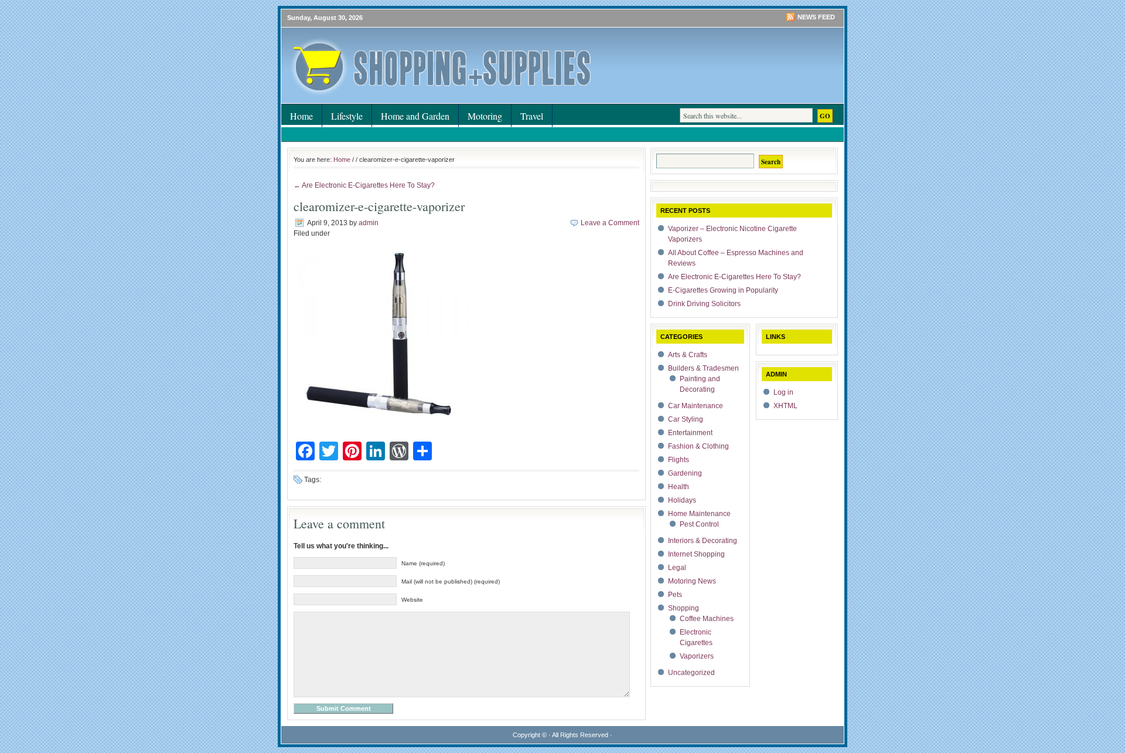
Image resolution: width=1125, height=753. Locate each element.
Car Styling (685, 419)
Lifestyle (347, 116)
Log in (783, 392)
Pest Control (699, 524)
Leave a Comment (610, 223)
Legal (677, 568)
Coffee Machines (707, 619)
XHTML (785, 406)
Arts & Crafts (687, 355)
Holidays (682, 500)
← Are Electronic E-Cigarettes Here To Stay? (364, 185)
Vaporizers (697, 656)
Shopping (683, 608)
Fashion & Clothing (698, 446)
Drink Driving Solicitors (704, 304)
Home (301, 116)
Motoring (485, 116)
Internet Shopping (696, 554)
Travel (531, 116)
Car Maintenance (695, 406)
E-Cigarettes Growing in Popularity (723, 290)
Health (678, 487)
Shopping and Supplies (422, 50)
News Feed (816, 17)
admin (369, 223)
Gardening (685, 473)
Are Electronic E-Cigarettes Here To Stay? (734, 277)
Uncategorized (691, 673)
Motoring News (692, 581)
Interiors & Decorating (702, 541)
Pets (675, 595)
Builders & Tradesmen (703, 368)
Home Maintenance (699, 514)
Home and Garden (415, 116)
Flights (678, 460)
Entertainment (690, 433)
